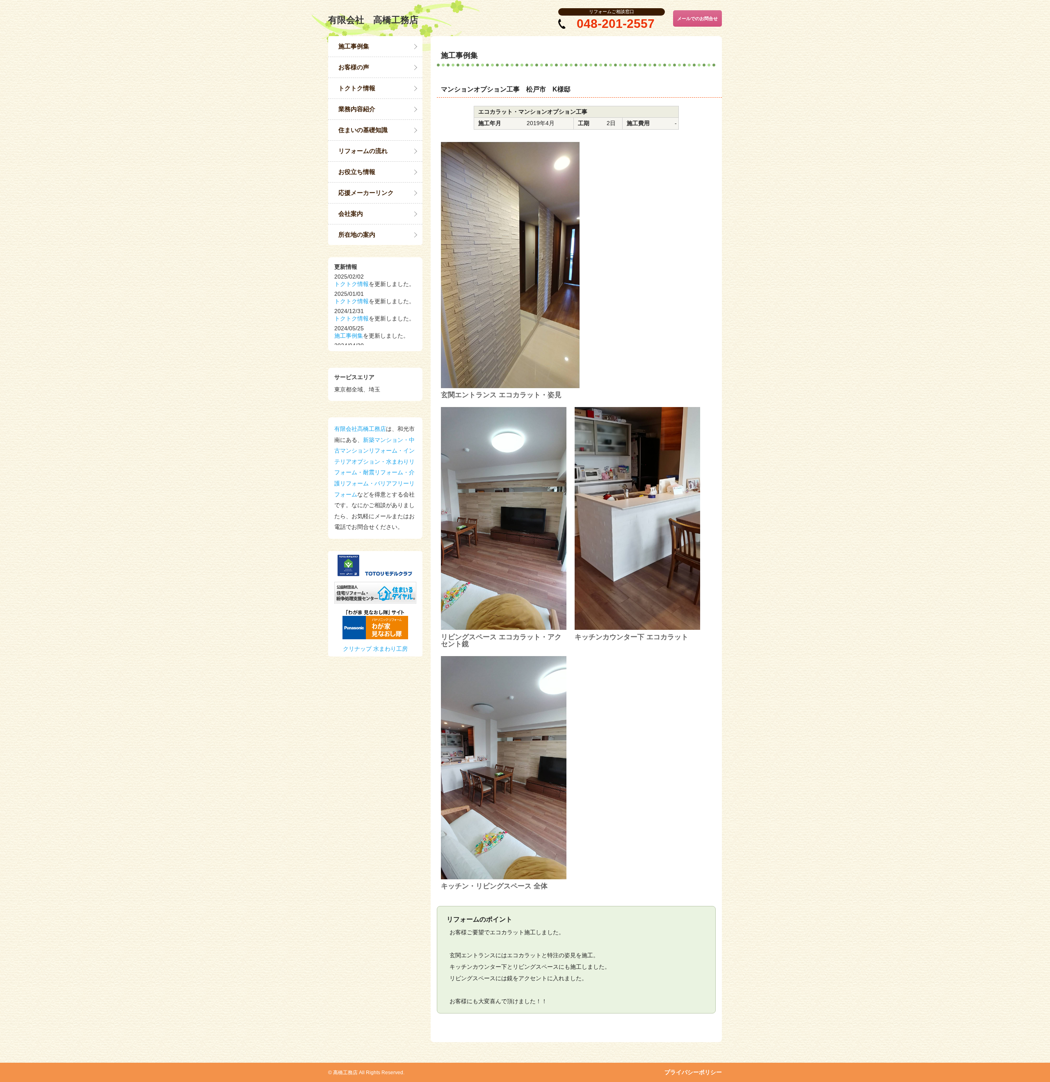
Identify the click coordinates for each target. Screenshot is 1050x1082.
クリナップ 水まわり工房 (375, 648)
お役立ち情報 (356, 171)
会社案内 (350, 213)
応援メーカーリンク (366, 192)
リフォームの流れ (363, 150)
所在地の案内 (356, 234)
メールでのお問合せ (697, 18)
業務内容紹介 (356, 108)
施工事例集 (353, 46)
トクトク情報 (356, 88)
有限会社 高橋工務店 (373, 20)
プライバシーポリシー (693, 1072)
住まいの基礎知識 (363, 129)
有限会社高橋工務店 (360, 428)
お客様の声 (353, 67)
